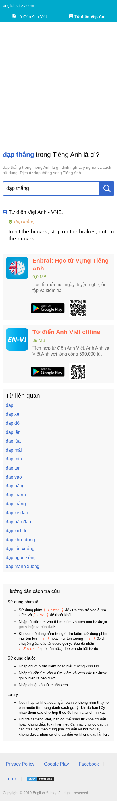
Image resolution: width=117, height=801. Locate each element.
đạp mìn (14, 458)
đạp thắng (16, 503)
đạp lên (13, 432)
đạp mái (14, 450)
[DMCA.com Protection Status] (40, 779)
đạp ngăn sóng (21, 557)
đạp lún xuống (20, 548)
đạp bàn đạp (18, 521)
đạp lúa (13, 441)
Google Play (56, 764)
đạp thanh (16, 495)
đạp (9, 405)
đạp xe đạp (17, 512)
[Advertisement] (58, 86)
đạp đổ (13, 423)
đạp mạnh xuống (22, 566)
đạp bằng (15, 485)
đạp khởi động (20, 539)
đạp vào (14, 477)
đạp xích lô (17, 530)
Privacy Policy (20, 764)
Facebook (89, 764)
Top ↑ (11, 778)
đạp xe (12, 414)
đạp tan (13, 468)
